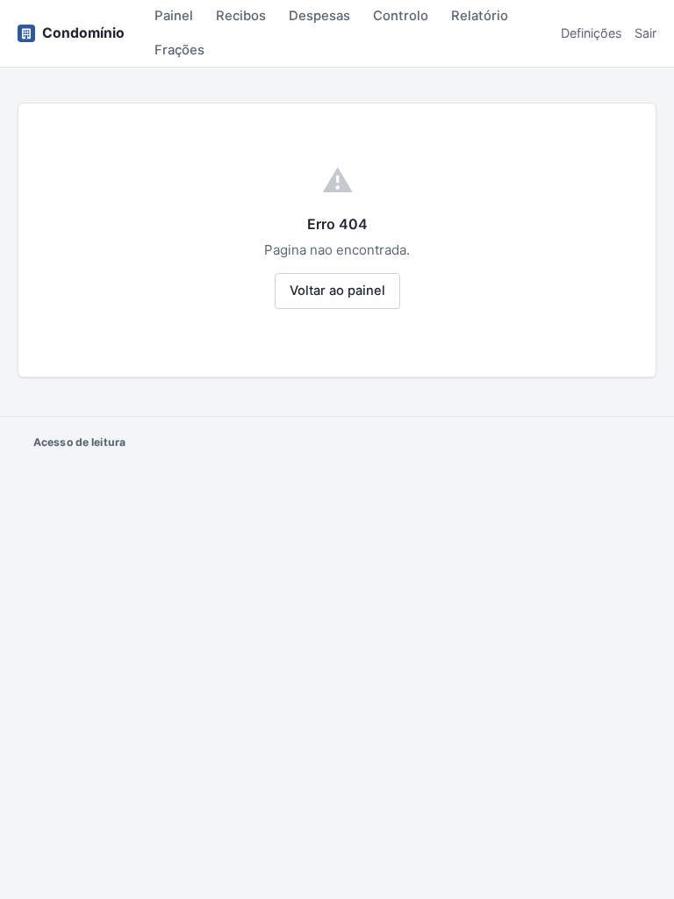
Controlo (400, 16)
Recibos (241, 16)
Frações (179, 50)
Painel (173, 16)
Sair (645, 32)
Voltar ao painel (337, 290)
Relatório (479, 16)
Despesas (319, 16)
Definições (591, 32)
